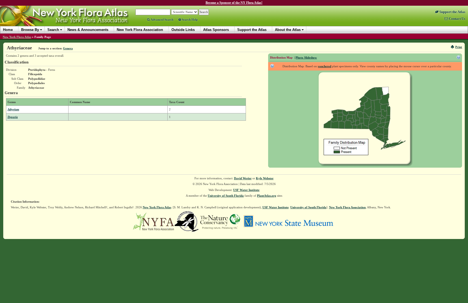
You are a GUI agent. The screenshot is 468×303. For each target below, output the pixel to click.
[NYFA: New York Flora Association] (153, 221)
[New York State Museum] (288, 221)
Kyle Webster (265, 178)
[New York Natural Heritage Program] (187, 221)
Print (458, 47)
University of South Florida (226, 195)
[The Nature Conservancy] (220, 221)
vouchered (324, 66)
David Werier (243, 178)
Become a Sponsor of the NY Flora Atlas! (234, 3)
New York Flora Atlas (17, 37)
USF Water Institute (246, 190)
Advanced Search (161, 19)
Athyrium (13, 109)
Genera (68, 48)
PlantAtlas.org (266, 195)
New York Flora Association (71, 20)
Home (8, 30)
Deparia (13, 117)
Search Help (189, 19)
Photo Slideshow (306, 57)
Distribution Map (281, 57)
